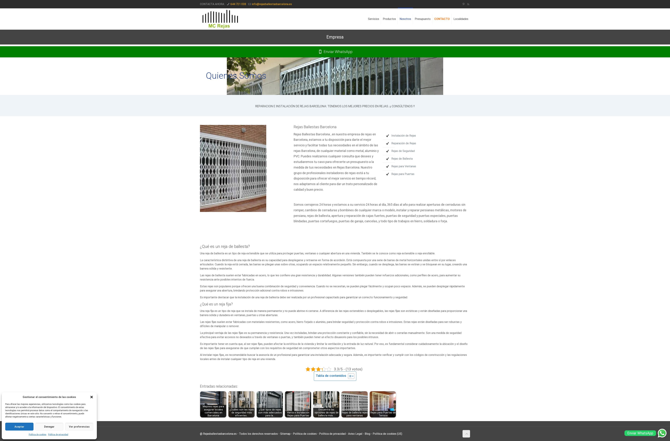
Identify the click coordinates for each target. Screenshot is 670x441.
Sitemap (285, 433)
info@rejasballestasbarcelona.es (272, 4)
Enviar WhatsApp (337, 52)
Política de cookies (37, 434)
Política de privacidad (58, 434)
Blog (367, 433)
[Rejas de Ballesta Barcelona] (220, 19)
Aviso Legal (355, 433)
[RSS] (468, 4)
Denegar (49, 426)
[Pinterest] (463, 4)
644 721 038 (238, 4)
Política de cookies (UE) (387, 433)
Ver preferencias (79, 426)
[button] (91, 397)
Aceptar (19, 426)
